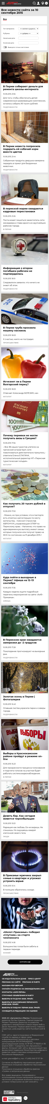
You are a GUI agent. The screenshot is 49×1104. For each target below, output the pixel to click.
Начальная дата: (9, 38)
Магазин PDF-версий (12, 985)
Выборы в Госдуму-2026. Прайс (17, 999)
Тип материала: (9, 29)
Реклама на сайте (11, 982)
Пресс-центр (34, 979)
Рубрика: (6, 33)
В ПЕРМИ (7, 229)
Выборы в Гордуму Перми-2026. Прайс (21, 1008)
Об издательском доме (14, 979)
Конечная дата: (8, 43)
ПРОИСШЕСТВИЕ (10, 343)
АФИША (6, 601)
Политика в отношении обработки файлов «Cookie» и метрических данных (21, 1070)
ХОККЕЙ (7, 953)
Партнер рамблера (22, 1092)
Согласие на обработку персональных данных (22, 1062)
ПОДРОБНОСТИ (10, 107)
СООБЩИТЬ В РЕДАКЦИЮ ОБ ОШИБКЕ (19, 1011)
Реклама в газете (31, 982)
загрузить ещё (25, 962)
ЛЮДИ (6, 836)
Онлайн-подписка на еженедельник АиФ (23, 989)
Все (5, 19)
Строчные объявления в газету (18, 995)
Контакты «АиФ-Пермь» (14, 992)
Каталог (7, 396)
